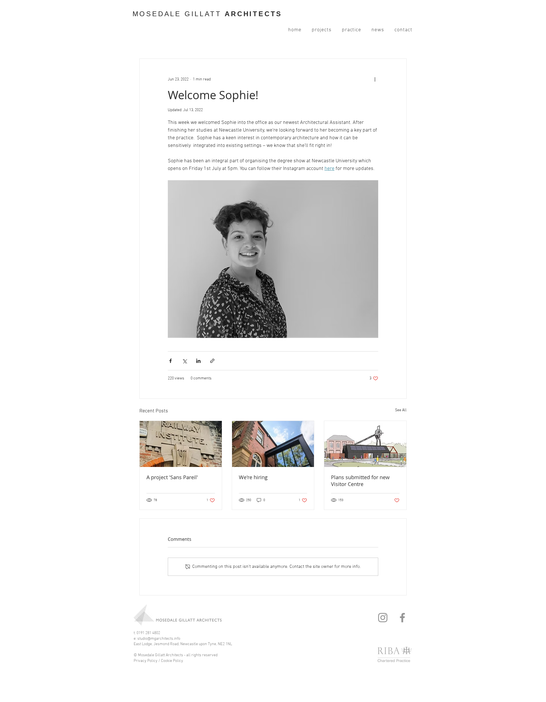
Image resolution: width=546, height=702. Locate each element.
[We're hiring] (273, 444)
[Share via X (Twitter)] (184, 361)
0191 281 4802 (148, 633)
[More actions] (374, 79)
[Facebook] (402, 617)
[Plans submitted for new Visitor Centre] (365, 444)
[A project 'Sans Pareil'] (181, 444)
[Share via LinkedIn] (198, 361)
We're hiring (253, 477)
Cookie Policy (172, 661)
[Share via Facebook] (170, 361)
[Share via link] (212, 361)
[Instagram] (383, 617)
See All (401, 410)
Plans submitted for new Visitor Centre (360, 480)
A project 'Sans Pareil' (172, 477)
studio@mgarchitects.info (158, 638)
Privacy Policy (146, 661)
